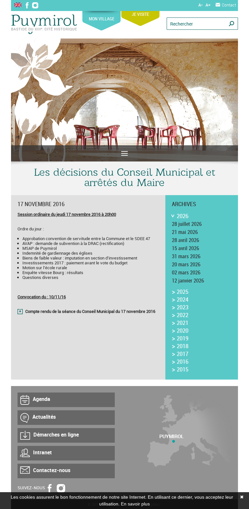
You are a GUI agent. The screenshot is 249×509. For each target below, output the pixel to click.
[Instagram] (35, 5)
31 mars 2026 (186, 256)
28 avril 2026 (185, 240)
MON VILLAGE (101, 19)
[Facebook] (27, 5)
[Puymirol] (44, 24)
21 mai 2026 (185, 232)
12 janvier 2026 (188, 280)
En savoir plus (135, 503)
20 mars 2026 (186, 264)
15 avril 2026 (185, 248)
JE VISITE (140, 14)
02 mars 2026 (186, 272)
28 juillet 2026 (187, 223)
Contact (229, 5)
